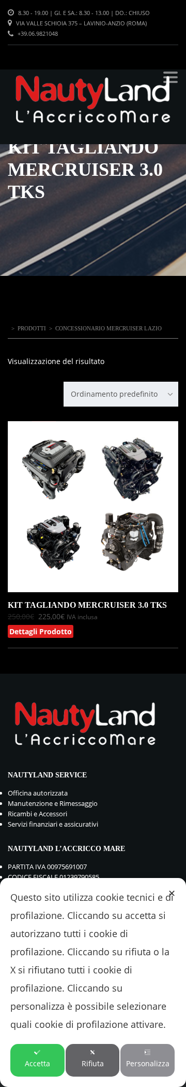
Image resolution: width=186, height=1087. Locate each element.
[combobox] (121, 394)
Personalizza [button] (147, 1063)
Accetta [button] (37, 1063)
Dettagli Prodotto (40, 631)
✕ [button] (172, 893)
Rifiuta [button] (93, 1063)
